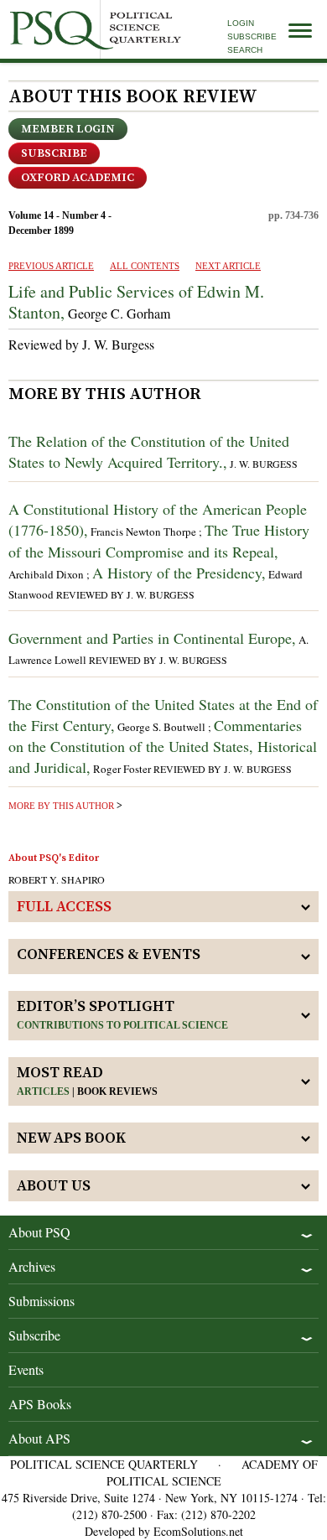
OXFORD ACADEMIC (77, 177)
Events (26, 1369)
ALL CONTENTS (144, 266)
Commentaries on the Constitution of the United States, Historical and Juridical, (162, 746)
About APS (39, 1438)
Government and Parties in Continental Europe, (152, 638)
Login (240, 23)
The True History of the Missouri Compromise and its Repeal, (158, 540)
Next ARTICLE (228, 266)
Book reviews (117, 1091)
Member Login (68, 129)
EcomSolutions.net (198, 1531)
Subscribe (252, 36)
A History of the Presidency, (179, 573)
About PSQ (39, 1232)
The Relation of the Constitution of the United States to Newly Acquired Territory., (148, 451)
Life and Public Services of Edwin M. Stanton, (136, 302)
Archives (31, 1266)
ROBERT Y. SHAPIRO (56, 879)
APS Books (39, 1404)
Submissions (41, 1300)
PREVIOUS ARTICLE (51, 266)
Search (244, 49)
